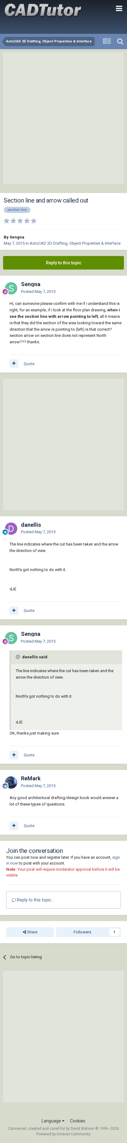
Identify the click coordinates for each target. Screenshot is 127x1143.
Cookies (77, 1120)
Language (52, 1120)
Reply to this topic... (35, 899)
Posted (38, 291)
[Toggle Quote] (18, 656)
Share (31, 932)
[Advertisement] (63, 118)
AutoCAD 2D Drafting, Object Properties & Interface (75, 243)
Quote (29, 363)
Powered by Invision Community (63, 1134)
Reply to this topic (63, 262)
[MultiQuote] (14, 363)
